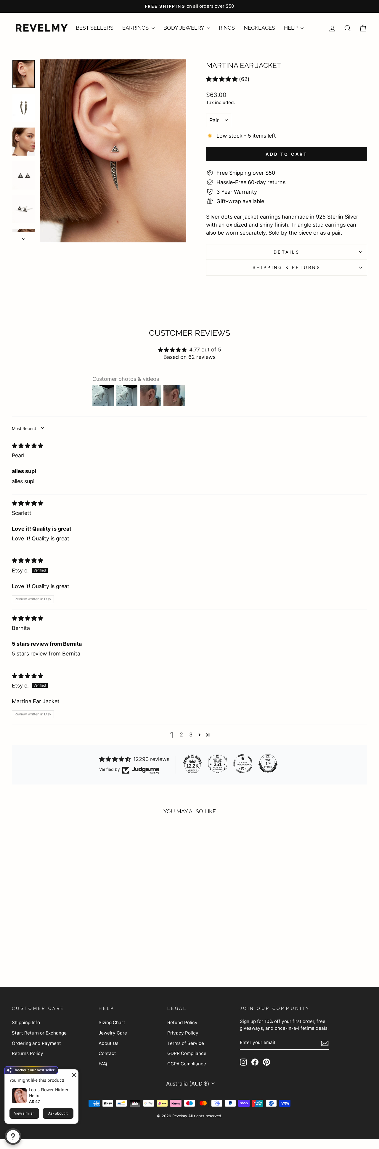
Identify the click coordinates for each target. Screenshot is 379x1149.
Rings (227, 28)
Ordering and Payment (36, 1043)
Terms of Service (185, 1043)
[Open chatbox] (13, 1136)
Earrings (136, 28)
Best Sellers (94, 28)
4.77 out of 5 (205, 349)
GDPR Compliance (186, 1053)
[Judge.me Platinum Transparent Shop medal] (242, 763)
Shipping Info (26, 1022)
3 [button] (190, 734)
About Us (108, 1043)
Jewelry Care (113, 1033)
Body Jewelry (184, 28)
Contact (107, 1053)
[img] (27, 446)
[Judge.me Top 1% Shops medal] (267, 763)
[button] (221, 79)
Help (291, 28)
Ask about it (58, 1113)
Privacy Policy (182, 1033)
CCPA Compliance (186, 1064)
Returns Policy (27, 1053)
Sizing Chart (112, 1022)
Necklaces (259, 28)
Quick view (54, 929)
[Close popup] (73, 1074)
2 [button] (181, 734)
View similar (24, 1113)
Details (287, 251)
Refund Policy (182, 1022)
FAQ (103, 1064)
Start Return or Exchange (39, 1033)
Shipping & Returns (287, 267)
